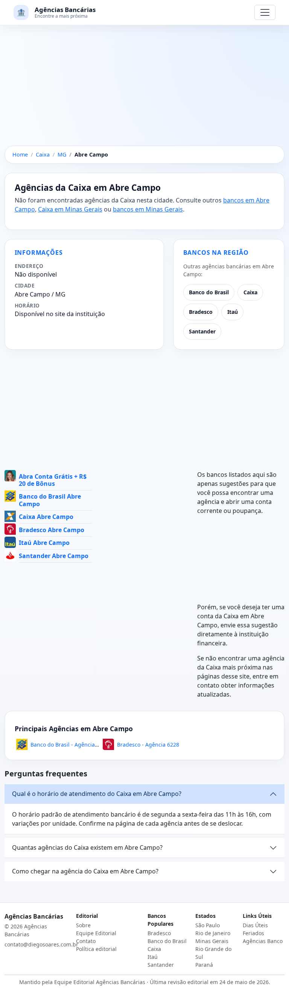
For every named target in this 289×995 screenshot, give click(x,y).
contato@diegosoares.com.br (41, 944)
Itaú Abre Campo (44, 543)
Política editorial (96, 948)
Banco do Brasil (209, 292)
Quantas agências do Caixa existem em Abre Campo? (87, 847)
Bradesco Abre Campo (51, 530)
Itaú (232, 311)
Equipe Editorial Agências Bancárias (99, 982)
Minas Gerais (211, 941)
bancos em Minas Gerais (148, 209)
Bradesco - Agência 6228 (148, 744)
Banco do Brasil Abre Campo (50, 500)
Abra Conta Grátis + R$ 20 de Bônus (53, 480)
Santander (202, 331)
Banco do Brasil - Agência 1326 (69, 744)
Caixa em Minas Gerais (70, 209)
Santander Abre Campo (53, 556)
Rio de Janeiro (212, 933)
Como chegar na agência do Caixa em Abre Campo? (85, 871)
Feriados (253, 933)
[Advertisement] (144, 90)
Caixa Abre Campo (46, 517)
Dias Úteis (255, 925)
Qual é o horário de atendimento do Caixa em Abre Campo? (96, 794)
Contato (86, 941)
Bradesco (201, 311)
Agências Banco (263, 941)
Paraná (204, 964)
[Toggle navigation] (264, 12)
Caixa (250, 292)
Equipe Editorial (96, 933)
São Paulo (207, 925)
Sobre (83, 925)
